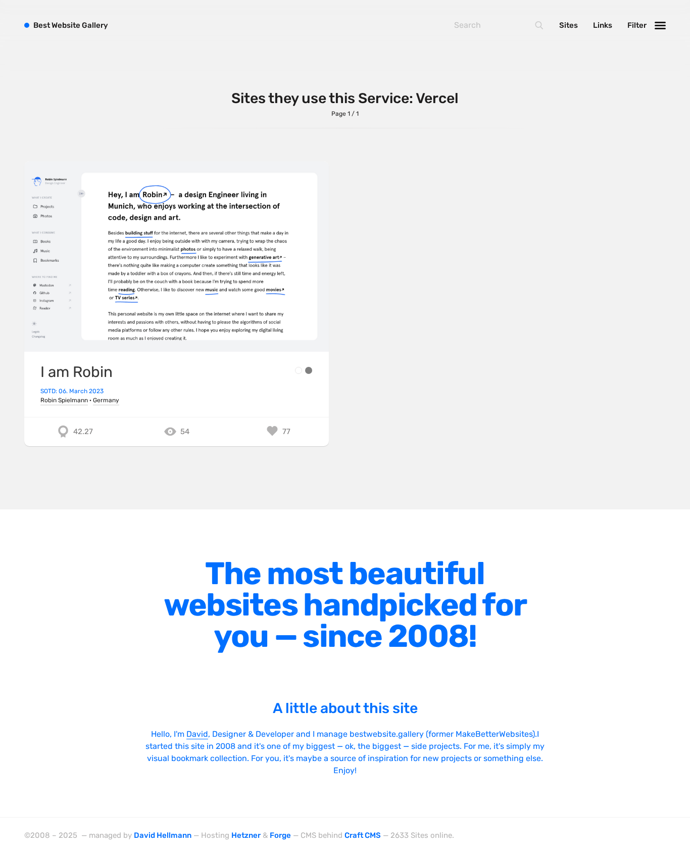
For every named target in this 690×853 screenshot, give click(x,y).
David (197, 734)
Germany (106, 400)
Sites (568, 25)
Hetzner (246, 835)
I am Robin (76, 372)
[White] (298, 370)
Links (602, 25)
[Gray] (309, 370)
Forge (280, 835)
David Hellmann (162, 835)
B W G (70, 25)
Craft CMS (362, 835)
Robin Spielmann (64, 400)
